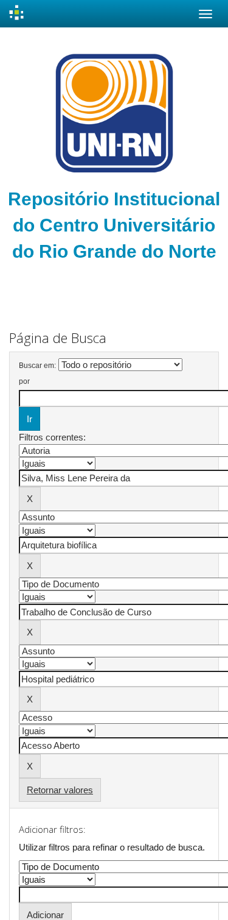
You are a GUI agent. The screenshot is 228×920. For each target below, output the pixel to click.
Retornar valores (60, 790)
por (24, 381)
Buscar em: (37, 365)
